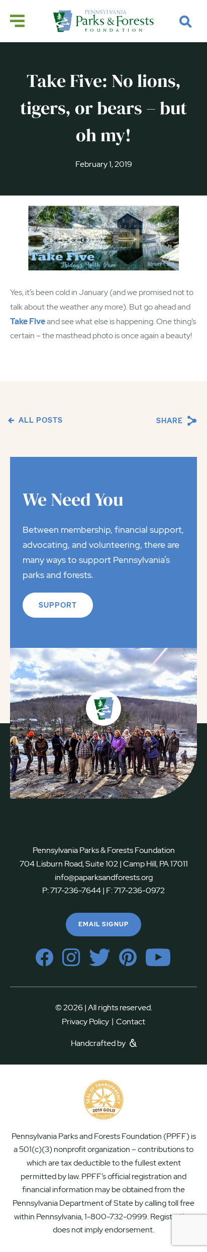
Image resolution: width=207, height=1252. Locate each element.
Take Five (27, 321)
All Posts (40, 420)
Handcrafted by (99, 1043)
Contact (130, 1021)
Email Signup (103, 924)
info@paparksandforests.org (104, 877)
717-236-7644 (75, 890)
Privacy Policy (88, 1021)
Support (58, 605)
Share (170, 420)
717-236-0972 (139, 890)
